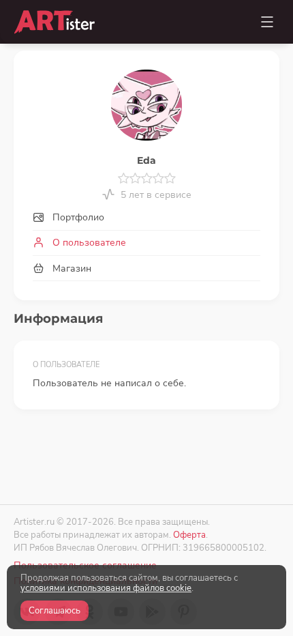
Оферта (189, 534)
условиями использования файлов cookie (105, 588)
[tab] (146, 218)
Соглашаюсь (54, 611)
